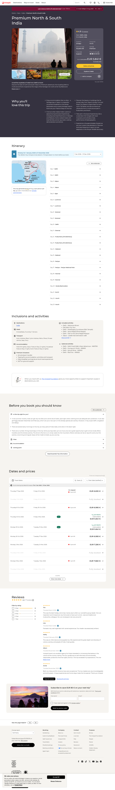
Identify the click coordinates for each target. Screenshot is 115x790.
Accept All (56, 777)
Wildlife (91, 745)
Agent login (46, 751)
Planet (91, 742)
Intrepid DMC (62, 739)
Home (14, 13)
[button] (42, 48)
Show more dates (56, 579)
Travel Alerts (46, 742)
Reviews (76, 742)
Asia (18, 13)
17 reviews (85, 31)
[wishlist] (91, 3)
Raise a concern (78, 748)
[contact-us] (99, 3)
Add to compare (87, 76)
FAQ (75, 739)
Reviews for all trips (63, 679)
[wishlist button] (99, 76)
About (43, 2)
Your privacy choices (65, 748)
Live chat (76, 736)
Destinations (17, 2)
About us (60, 733)
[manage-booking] (95, 3)
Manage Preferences (56, 781)
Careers (60, 742)
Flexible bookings (47, 745)
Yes (30, 722)
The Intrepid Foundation (96, 736)
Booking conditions (48, 748)
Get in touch (77, 733)
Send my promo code (60, 708)
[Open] (33, 600)
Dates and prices (88, 66)
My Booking (46, 733)
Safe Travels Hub (47, 739)
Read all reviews (49, 679)
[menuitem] (6, 3)
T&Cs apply (24, 740)
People (91, 739)
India (23, 13)
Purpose (92, 730)
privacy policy (76, 703)
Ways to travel (29, 2)
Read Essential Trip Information (57, 454)
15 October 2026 (97, 61)
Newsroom (77, 745)
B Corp (91, 733)
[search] (78, 3)
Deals (37, 2)
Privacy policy (62, 745)
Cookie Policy (18, 785)
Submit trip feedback (48, 736)
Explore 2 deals (89, 71)
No (35, 722)
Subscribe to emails (23, 745)
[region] (35, 780)
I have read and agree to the (67, 703)
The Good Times (62, 736)
